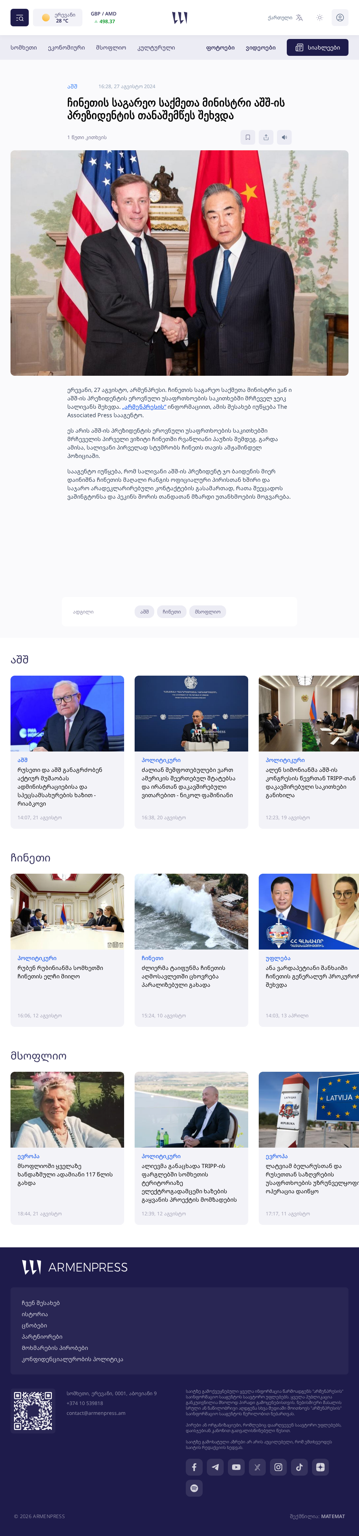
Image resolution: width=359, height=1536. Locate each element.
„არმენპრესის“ (144, 407)
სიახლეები (324, 47)
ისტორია (35, 1314)
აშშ (144, 611)
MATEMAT (333, 1516)
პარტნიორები (42, 1336)
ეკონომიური (66, 47)
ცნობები (34, 1325)
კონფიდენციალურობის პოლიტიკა (72, 1359)
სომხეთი (24, 47)
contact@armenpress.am (96, 1413)
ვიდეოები (261, 47)
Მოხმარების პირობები (55, 1348)
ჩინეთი (172, 611)
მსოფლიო (111, 47)
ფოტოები (220, 47)
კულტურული (156, 47)
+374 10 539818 (85, 1403)
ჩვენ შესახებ (41, 1303)
